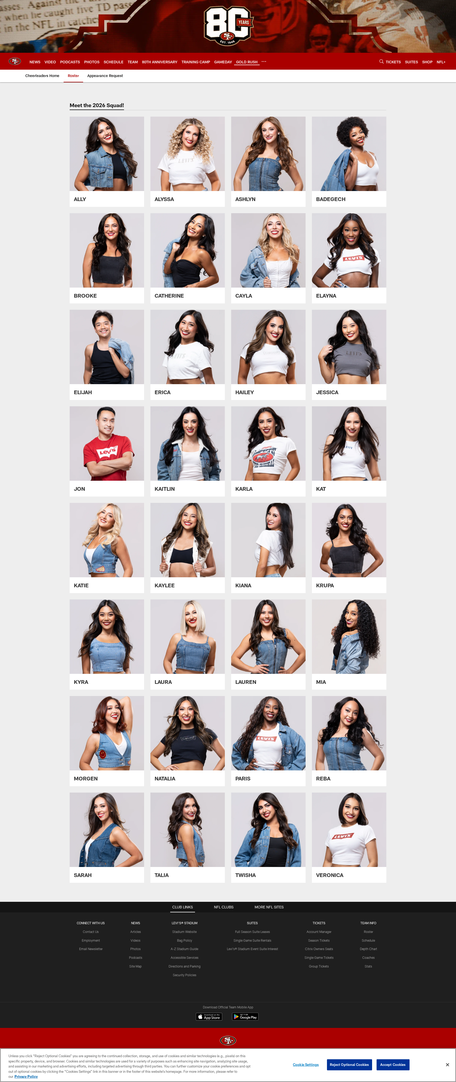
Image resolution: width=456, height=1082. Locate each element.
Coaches (368, 957)
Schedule (368, 940)
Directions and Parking (185, 966)
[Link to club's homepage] (14, 61)
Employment (91, 940)
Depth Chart (368, 949)
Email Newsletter (91, 949)
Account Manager (319, 931)
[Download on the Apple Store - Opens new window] (209, 1017)
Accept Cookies (393, 1064)
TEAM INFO (368, 923)
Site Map (135, 966)
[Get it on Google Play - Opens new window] (245, 1019)
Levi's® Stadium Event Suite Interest (252, 949)
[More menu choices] (264, 61)
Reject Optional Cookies (349, 1064)
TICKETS (319, 923)
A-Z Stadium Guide (184, 949)
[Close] (447, 1065)
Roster (368, 931)
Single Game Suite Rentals (252, 940)
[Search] (381, 61)
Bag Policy (184, 940)
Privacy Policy (26, 1076)
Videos (135, 940)
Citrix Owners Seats (319, 949)
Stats (368, 966)
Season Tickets (319, 940)
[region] (228, 1065)
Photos (135, 949)
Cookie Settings (306, 1064)
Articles (135, 931)
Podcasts (135, 957)
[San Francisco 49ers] (228, 1041)
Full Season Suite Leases (252, 931)
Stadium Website (184, 931)
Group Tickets (319, 966)
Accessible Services (184, 957)
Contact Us (91, 931)
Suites (252, 923)
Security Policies (184, 975)
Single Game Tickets (319, 957)
